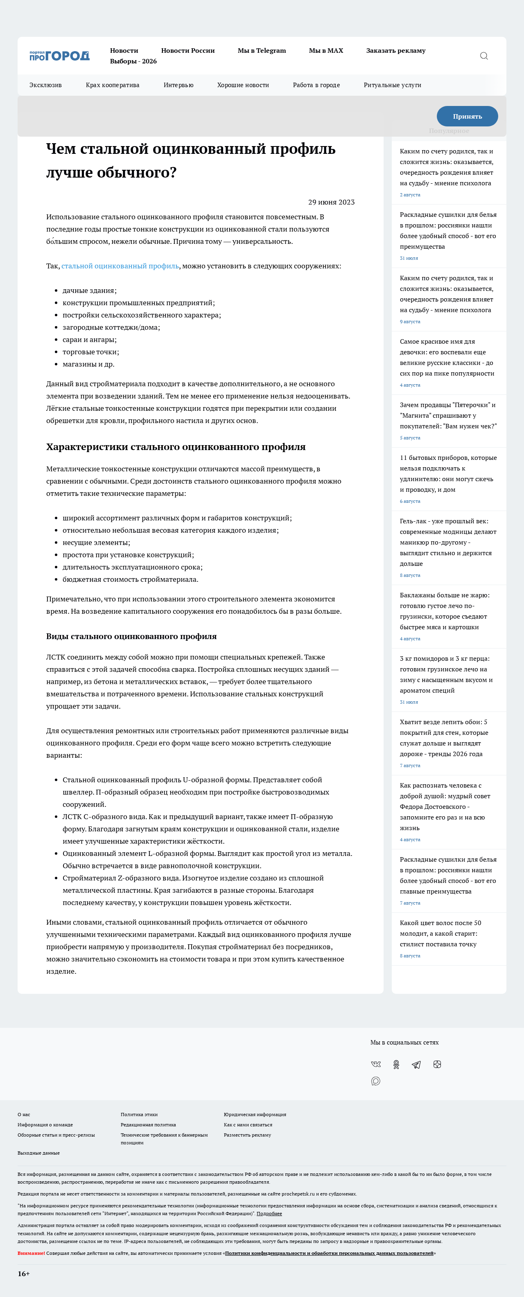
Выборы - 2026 (133, 61)
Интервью (179, 85)
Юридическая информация (255, 1114)
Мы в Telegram (262, 50)
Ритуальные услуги (392, 85)
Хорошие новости (243, 85)
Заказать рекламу (395, 50)
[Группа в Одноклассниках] (396, 1064)
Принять (467, 116)
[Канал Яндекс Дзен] (437, 1064)
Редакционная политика (148, 1124)
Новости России (188, 50)
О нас (24, 1114)
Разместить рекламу (247, 1135)
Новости (124, 50)
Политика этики (139, 1114)
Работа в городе (317, 85)
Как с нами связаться (248, 1124)
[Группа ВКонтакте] (376, 1064)
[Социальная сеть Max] (376, 1081)
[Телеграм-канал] (417, 1064)
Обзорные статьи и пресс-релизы (56, 1135)
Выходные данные (39, 1153)
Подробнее (269, 1213)
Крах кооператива (113, 85)
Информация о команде (45, 1124)
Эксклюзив (45, 85)
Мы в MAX (326, 50)
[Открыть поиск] (484, 55)
